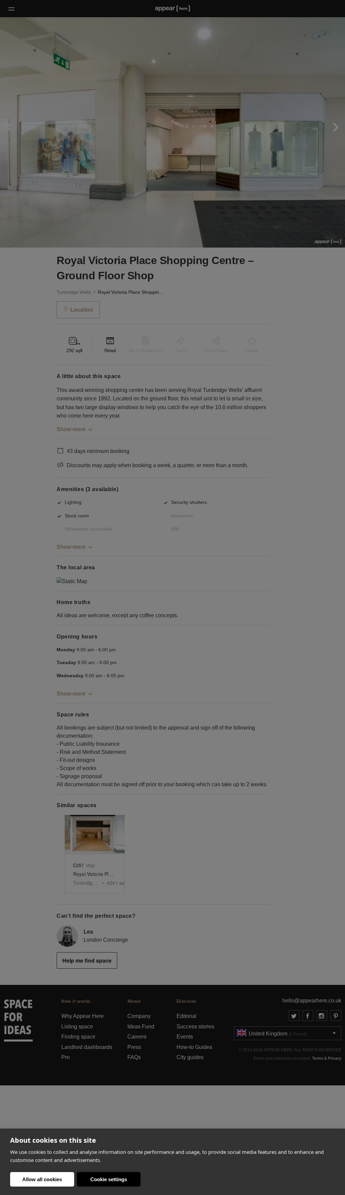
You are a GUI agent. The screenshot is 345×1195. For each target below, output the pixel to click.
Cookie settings (108, 1179)
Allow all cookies (42, 1179)
